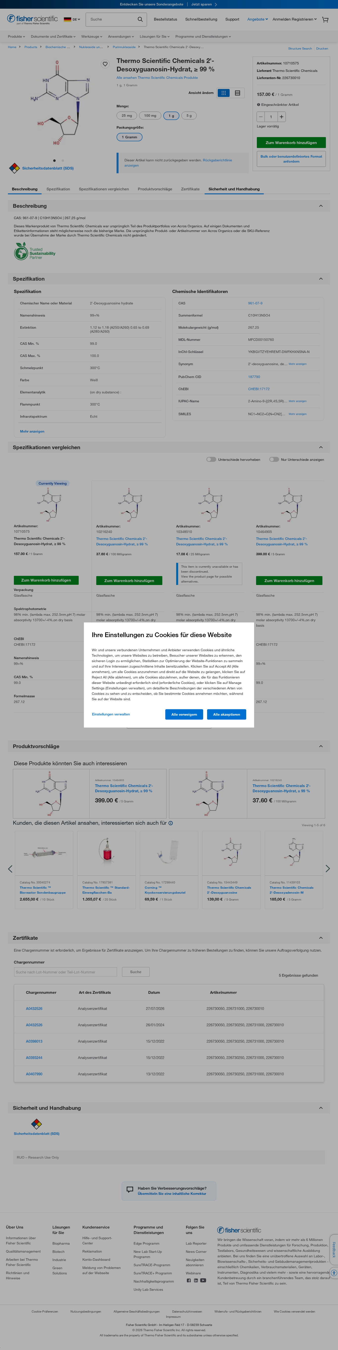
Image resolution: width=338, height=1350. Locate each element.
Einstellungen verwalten (111, 714)
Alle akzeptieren (226, 714)
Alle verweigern (184, 714)
